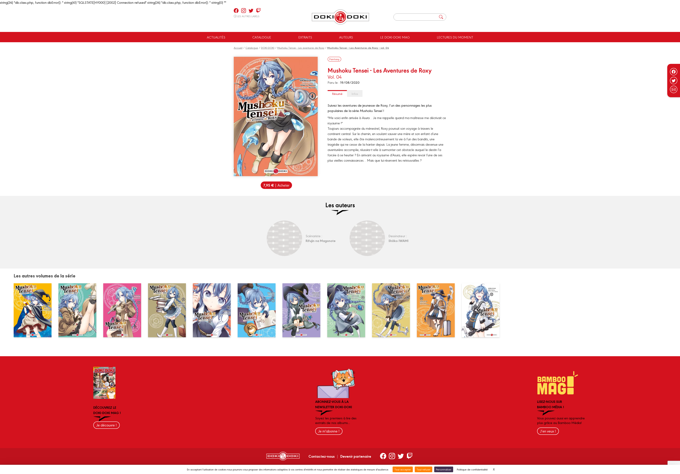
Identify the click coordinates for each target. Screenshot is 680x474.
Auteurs (346, 37)
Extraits (305, 37)
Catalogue (261, 37)
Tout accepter (402, 469)
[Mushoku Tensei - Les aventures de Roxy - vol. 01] (35, 310)
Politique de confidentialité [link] (472, 469)
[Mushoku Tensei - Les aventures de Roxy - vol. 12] (483, 310)
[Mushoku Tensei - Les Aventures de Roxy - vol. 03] (124, 310)
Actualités (216, 37)
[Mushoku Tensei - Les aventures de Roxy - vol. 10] (393, 310)
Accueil (238, 47)
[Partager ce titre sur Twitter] (674, 80)
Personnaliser (443, 469)
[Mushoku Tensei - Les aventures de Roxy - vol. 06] (214, 310)
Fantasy (334, 59)
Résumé (337, 94)
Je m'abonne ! (328, 431)
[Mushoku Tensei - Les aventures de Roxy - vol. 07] (259, 310)
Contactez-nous (321, 456)
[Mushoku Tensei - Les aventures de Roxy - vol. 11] (438, 310)
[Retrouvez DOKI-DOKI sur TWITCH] (258, 10)
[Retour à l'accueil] (340, 17)
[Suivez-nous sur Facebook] (674, 72)
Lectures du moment (455, 37)
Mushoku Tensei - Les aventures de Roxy (300, 47)
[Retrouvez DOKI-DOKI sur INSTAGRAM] (243, 10)
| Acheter (276, 185)
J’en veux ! (548, 431)
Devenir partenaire (355, 456)
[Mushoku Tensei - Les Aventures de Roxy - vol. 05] (169, 310)
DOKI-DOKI (267, 47)
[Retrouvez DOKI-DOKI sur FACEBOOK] (236, 10)
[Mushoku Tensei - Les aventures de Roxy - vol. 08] (303, 310)
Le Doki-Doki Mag (395, 37)
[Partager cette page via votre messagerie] (674, 89)
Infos (355, 94)
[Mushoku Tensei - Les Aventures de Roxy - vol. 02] (79, 310)
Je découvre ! (106, 425)
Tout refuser (423, 469)
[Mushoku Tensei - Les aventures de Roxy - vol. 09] (348, 310)
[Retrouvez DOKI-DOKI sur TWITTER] (251, 10)
